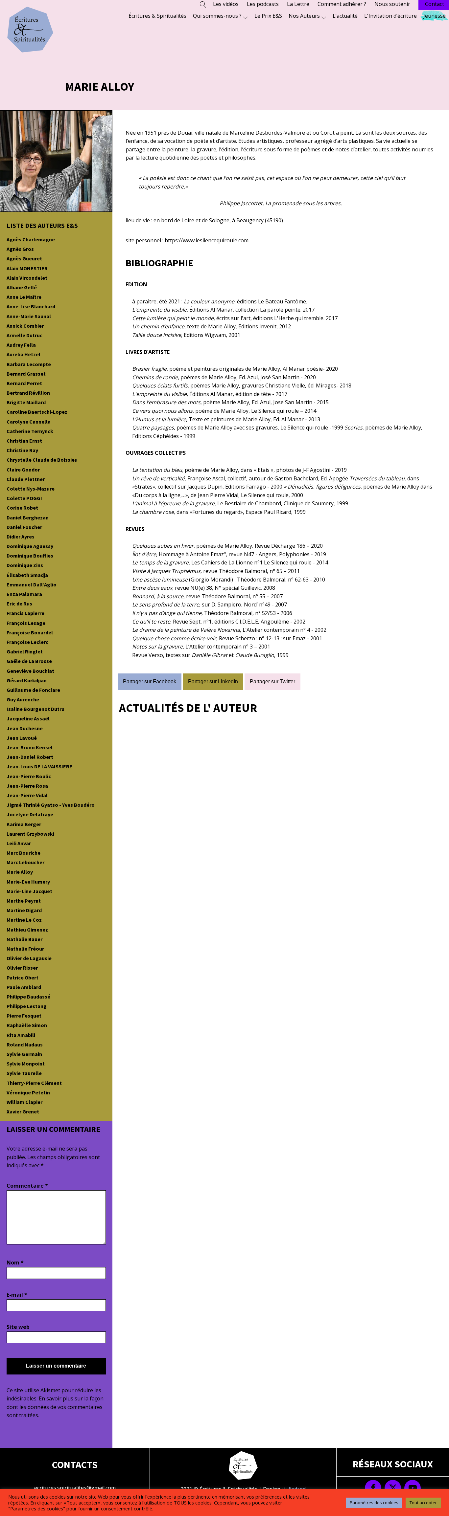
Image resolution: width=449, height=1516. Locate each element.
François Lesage (26, 623)
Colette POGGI (24, 498)
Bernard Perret (24, 383)
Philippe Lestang (27, 1006)
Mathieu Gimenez (27, 929)
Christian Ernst (24, 440)
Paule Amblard (24, 987)
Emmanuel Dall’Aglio (32, 584)
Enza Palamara (24, 594)
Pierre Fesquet (24, 1015)
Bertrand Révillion (28, 392)
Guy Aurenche (23, 699)
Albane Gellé (22, 287)
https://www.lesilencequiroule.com (206, 240)
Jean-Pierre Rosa (27, 785)
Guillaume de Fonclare (33, 690)
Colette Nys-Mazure (31, 488)
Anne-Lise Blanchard (31, 306)
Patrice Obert (22, 977)
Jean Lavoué (22, 738)
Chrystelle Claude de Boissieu (42, 459)
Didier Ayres (21, 536)
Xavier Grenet (23, 1111)
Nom (15, 1262)
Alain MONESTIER (27, 268)
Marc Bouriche (23, 852)
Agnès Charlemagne (31, 239)
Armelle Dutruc (24, 335)
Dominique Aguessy (30, 546)
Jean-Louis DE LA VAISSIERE (39, 766)
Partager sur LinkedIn (213, 681)
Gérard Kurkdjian (27, 680)
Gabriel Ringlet (25, 651)
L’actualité (345, 15)
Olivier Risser (22, 967)
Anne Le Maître (24, 297)
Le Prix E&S (268, 15)
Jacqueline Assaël (28, 718)
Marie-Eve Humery (28, 881)
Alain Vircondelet (27, 278)
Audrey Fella (21, 344)
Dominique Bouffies (30, 555)
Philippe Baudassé (28, 996)
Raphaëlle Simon (27, 1025)
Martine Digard (24, 910)
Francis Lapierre (25, 613)
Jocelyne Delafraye (30, 814)
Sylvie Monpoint (26, 1063)
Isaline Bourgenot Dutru (35, 709)
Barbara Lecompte (29, 364)
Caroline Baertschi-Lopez (37, 411)
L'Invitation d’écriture (390, 15)
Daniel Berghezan (28, 517)
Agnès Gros (20, 249)
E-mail (17, 1294)
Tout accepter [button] (423, 1502)
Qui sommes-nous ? (217, 15)
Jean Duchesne (25, 728)
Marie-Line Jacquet (29, 891)
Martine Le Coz (24, 919)
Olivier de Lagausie (29, 958)
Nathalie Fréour (25, 948)
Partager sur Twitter (272, 681)
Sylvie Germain (24, 1054)
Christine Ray (22, 450)
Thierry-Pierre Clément (34, 1083)
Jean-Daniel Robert (30, 757)
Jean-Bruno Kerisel (30, 747)
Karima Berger (24, 824)
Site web (18, 1326)
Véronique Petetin (28, 1092)
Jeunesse (434, 15)
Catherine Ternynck (30, 431)
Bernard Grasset (26, 373)
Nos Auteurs (304, 15)
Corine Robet (22, 507)
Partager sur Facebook (149, 681)
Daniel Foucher (24, 527)
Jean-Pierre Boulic (29, 776)
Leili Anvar (19, 843)
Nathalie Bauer (24, 939)
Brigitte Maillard (26, 402)
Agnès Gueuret (24, 258)
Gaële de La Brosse (29, 661)
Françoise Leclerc (27, 642)
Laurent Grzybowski (30, 833)
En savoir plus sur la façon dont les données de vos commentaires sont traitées (55, 1407)
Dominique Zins (25, 565)
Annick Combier (25, 325)
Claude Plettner (26, 479)
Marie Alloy (20, 871)
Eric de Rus (19, 603)
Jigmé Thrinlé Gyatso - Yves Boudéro (51, 805)
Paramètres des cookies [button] (374, 1502)
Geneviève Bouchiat (30, 671)
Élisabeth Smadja (27, 575)
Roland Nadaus (25, 1044)
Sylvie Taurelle (24, 1073)
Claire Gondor (23, 469)
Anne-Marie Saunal (29, 316)
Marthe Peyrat (24, 900)
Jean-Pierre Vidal (27, 795)
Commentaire (27, 1185)
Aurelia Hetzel (23, 354)
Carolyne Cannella (29, 421)
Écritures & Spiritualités (157, 15)
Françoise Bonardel (30, 632)
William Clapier (24, 1102)
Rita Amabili (21, 1035)
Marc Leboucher (25, 862)
